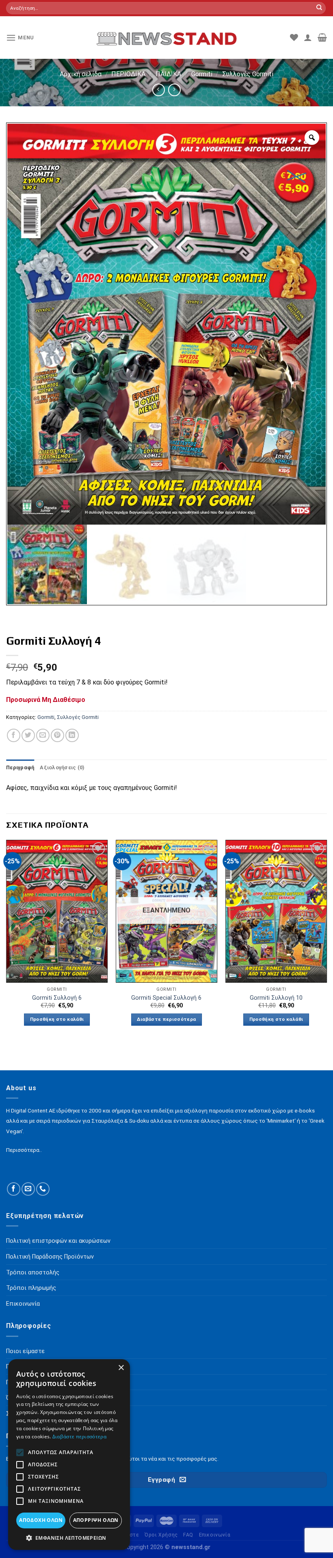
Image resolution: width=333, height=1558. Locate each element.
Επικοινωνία (215, 1535)
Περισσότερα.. (24, 1150)
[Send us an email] (28, 1189)
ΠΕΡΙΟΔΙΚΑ (128, 74)
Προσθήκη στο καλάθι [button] (57, 1019)
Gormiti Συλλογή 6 (57, 997)
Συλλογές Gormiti (247, 74)
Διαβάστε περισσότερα (166, 1019)
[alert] (69, 1454)
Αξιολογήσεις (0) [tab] (62, 767)
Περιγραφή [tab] (20, 767)
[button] (69, 1538)
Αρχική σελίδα (81, 74)
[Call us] (43, 1189)
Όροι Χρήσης (161, 1535)
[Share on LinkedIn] (72, 735)
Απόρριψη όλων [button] (96, 1520)
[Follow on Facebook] (13, 1189)
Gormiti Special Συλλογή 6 (166, 997)
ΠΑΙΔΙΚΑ (168, 74)
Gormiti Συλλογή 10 (276, 997)
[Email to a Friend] (43, 735)
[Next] (326, 940)
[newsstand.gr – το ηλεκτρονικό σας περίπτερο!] (166, 37)
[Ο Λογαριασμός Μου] (308, 37)
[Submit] (319, 8)
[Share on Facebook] (13, 735)
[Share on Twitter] (28, 735)
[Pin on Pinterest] (57, 735)
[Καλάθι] (322, 37)
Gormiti (201, 74)
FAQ (188, 1535)
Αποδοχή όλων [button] (41, 1520)
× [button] (121, 1368)
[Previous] (6, 940)
